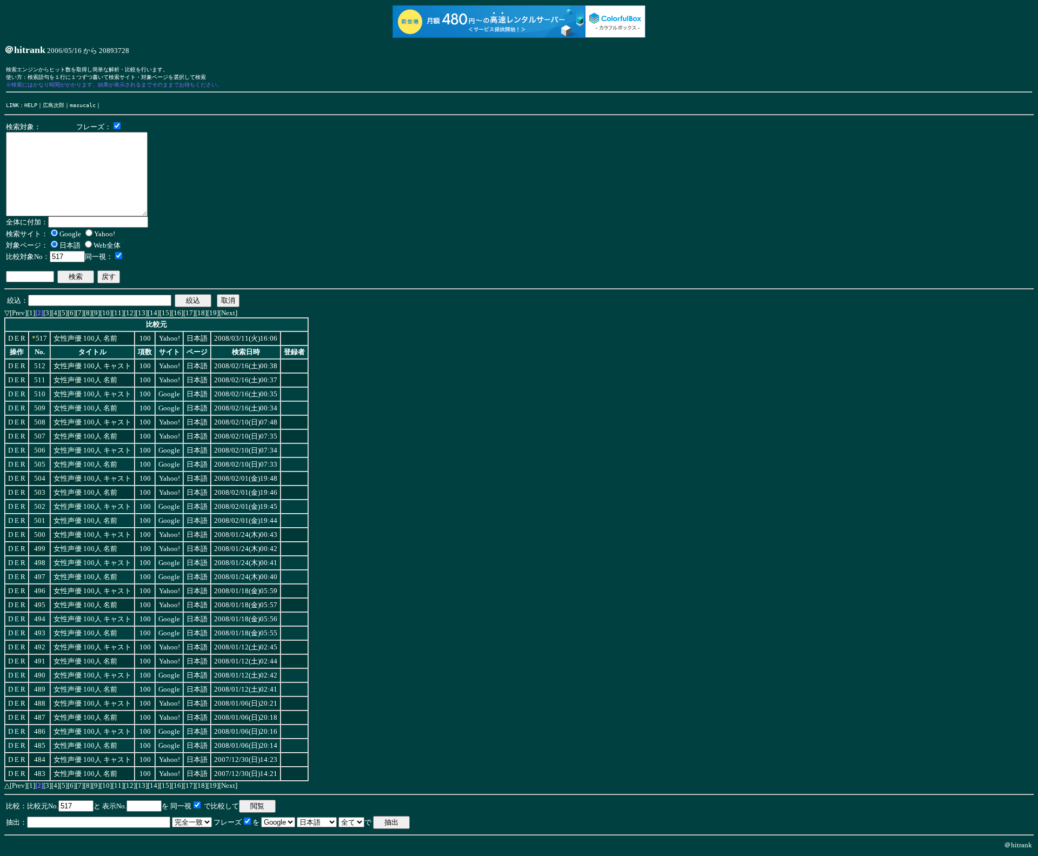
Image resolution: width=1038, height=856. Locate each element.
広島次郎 (53, 105)
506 (39, 450)
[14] (153, 313)
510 (39, 394)
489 (39, 689)
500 (39, 535)
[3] (47, 313)
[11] (118, 313)
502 (39, 506)
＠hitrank (1018, 845)
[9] (96, 313)
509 (39, 408)
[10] (106, 313)
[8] (88, 313)
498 (39, 563)
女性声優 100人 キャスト (92, 366)
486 (39, 731)
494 (39, 619)
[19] (213, 313)
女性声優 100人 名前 (85, 338)
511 (39, 380)
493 (39, 633)
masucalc (83, 105)
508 (39, 422)
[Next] (228, 313)
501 (39, 521)
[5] (63, 313)
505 (39, 464)
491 (39, 661)
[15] (165, 313)
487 (39, 717)
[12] (130, 313)
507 (39, 436)
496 (39, 591)
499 (39, 549)
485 (39, 745)
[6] (72, 313)
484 (39, 760)
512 (39, 366)
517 (41, 338)
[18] (201, 313)
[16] (177, 313)
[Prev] (18, 313)
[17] (189, 313)
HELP (30, 105)
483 (39, 774)
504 (39, 478)
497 (39, 577)
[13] (142, 313)
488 (39, 703)
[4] (55, 313)
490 (39, 675)
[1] (31, 313)
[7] (80, 313)
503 (39, 492)
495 (39, 605)
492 (39, 647)
